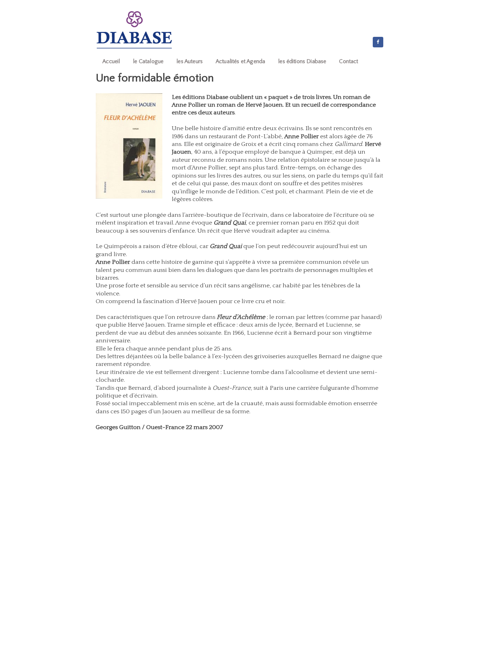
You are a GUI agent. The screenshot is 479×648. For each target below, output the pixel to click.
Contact (348, 61)
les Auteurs (189, 61)
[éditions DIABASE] (134, 30)
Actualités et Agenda (240, 61)
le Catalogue (148, 61)
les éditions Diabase (302, 61)
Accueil (111, 61)
